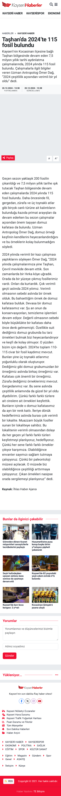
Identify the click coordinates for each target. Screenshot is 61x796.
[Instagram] (33, 701)
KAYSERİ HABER (12, 13)
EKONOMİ (54, 13)
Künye (22, 765)
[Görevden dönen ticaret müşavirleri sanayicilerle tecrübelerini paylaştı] (16, 531)
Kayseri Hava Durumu (18, 714)
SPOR (22, 749)
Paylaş (10, 157)
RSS (10, 781)
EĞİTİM (9, 749)
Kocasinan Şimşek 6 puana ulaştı (42, 606)
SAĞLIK (41, 745)
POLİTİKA (26, 745)
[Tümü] (56, 674)
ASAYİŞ (21, 759)
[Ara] (51, 4)
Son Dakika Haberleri (18, 729)
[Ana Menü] (56, 4)
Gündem (36, 755)
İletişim (9, 765)
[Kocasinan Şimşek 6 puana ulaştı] (45, 594)
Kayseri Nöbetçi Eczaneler (21, 711)
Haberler (8, 33)
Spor (48, 755)
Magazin (22, 755)
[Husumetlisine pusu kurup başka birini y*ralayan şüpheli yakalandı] (45, 531)
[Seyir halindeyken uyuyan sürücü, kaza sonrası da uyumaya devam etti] (16, 563)
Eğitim (8, 755)
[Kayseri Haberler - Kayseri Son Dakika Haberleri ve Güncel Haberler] (22, 4)
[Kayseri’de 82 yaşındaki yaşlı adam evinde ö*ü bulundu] (45, 563)
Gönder (9, 655)
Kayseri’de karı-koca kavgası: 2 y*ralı (13, 606)
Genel (8, 759)
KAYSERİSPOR (35, 13)
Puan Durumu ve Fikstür (19, 722)
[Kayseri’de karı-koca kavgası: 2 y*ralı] (16, 594)
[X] (27, 701)
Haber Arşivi (13, 732)
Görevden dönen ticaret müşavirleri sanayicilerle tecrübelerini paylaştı (15, 544)
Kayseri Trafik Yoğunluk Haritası (24, 718)
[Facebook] (21, 701)
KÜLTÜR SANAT (38, 749)
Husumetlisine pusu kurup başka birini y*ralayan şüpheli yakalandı (42, 545)
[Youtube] (39, 701)
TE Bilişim (39, 791)
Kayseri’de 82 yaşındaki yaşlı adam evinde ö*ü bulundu (44, 576)
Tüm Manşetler (15, 725)
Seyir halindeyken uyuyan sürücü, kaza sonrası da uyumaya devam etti (13, 577)
